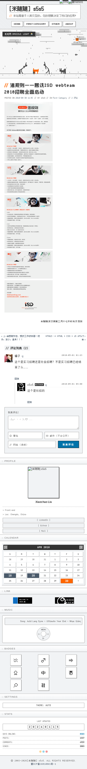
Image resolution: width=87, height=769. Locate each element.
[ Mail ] (43, 531)
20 (33, 575)
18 (10, 575)
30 (66, 581)
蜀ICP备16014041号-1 (43, 764)
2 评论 (75, 97)
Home (17, 24)
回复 (17, 378)
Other (56, 24)
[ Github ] (43, 525)
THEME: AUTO (43, 705)
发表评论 (68, 444)
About (69, 24)
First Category (36, 24)
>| (48, 634)
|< (39, 634)
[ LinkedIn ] (43, 520)
